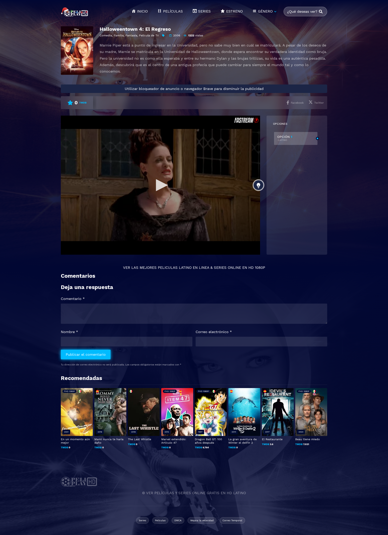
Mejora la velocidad (202, 520)
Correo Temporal (232, 520)
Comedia (106, 35)
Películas (160, 520)
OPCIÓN (284, 138)
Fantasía (131, 35)
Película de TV (149, 35)
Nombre (69, 332)
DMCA (177, 520)
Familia (119, 35)
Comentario (73, 299)
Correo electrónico (214, 332)
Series (142, 520)
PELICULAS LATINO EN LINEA (183, 267)
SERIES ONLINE (227, 267)
